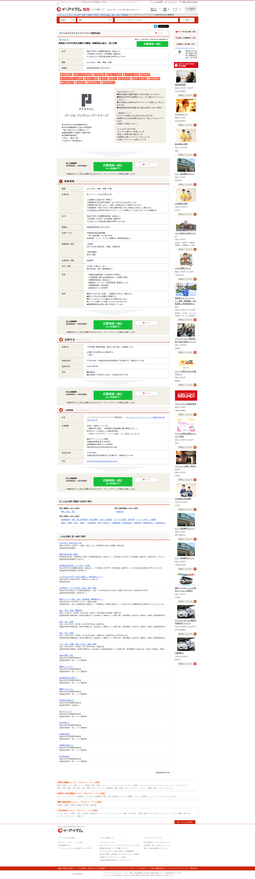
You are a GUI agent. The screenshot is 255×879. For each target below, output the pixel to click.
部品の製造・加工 (66, 655)
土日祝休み (91, 523)
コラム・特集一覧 (77, 816)
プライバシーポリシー (128, 868)
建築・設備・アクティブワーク (125, 788)
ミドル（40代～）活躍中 (146, 520)
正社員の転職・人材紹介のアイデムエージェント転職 (118, 854)
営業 (155, 788)
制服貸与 (138, 523)
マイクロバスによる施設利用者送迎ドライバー (185, 621)
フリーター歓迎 (120, 520)
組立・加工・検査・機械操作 (70, 610)
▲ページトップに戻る (184, 822)
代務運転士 (179, 653)
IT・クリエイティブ (180, 785)
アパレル (122, 796)
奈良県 (86, 805)
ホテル (173, 796)
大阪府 (60, 805)
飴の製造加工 (64, 756)
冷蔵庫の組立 (64, 734)
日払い (76, 523)
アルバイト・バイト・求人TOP (69, 15)
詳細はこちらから (185, 95)
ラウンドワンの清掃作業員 (185, 404)
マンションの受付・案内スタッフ (185, 467)
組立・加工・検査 (66, 622)
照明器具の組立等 (66, 700)
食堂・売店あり (104, 523)
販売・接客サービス (65, 785)
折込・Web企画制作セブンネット (156, 848)
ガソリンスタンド (163, 796)
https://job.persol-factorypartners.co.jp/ (102, 461)
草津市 (96, 15)
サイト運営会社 (191, 868)
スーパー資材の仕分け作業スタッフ (185, 372)
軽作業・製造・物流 (92, 785)
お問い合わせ (92, 868)
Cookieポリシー (144, 868)
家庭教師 (98, 796)
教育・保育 (62, 788)
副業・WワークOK (150, 813)
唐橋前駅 (125, 15)
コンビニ (151, 796)
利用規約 (102, 868)
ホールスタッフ (181, 114)
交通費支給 (116, 523)
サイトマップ (172, 2)
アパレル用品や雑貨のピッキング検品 (185, 435)
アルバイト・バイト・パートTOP (70, 842)
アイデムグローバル (106, 842)
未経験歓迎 (65, 520)
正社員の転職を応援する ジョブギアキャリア (115, 860)
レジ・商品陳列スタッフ (184, 174)
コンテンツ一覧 (63, 816)
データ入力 (89, 796)
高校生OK (93, 813)
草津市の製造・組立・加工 (110, 15)
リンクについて (112, 868)
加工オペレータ (65, 711)
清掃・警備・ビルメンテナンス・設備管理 (97, 788)
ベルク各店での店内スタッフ (185, 234)
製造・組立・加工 (68, 512)
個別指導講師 (180, 85)
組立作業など (64, 723)
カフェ (60, 796)
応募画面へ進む (152, 44)
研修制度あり (148, 523)
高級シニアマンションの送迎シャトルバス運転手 (185, 589)
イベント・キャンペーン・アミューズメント (155, 785)
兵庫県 (66, 805)
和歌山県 (93, 805)
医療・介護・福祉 (73, 788)
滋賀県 (89, 15)
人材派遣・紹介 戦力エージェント (157, 845)
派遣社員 (119, 512)
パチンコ (137, 796)
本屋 (109, 796)
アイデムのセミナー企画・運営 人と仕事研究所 (116, 851)
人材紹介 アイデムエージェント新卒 (112, 857)
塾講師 (144, 796)
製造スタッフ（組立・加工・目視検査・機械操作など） (81, 599)
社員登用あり (160, 523)
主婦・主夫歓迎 (106, 520)
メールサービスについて (175, 868)
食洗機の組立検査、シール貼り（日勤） (75, 565)
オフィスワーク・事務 (129, 785)
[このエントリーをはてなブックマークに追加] (155, 27)
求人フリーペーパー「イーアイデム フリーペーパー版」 (119, 845)
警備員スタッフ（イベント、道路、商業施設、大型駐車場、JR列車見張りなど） (185, 302)
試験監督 (80, 796)
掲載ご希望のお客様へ (190, 2)
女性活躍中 (93, 520)
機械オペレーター (66, 667)
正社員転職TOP (64, 845)
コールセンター (69, 796)
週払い (83, 523)
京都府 (73, 805)
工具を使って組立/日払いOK (70, 543)
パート (101, 813)
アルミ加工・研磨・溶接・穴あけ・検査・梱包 (78, 644)
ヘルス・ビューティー (166, 788)
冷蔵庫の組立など (66, 745)
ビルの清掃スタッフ (183, 268)
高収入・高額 (66, 523)
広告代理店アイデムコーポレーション (157, 842)
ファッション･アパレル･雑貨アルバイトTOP (74, 848)
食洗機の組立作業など (68, 678)
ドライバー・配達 (145, 788)
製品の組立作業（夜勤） (69, 554)
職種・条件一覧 (184, 813)
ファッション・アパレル (110, 785)
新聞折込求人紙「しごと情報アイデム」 (114, 848)
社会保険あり (127, 523)
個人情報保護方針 (158, 868)
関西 (83, 15)
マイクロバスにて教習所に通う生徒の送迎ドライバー (185, 340)
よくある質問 (158, 2)
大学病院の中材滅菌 (183, 499)
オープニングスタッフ (114, 813)
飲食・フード (79, 785)
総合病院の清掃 (181, 144)
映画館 (115, 796)
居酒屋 (129, 796)
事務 (104, 796)
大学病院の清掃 (181, 204)
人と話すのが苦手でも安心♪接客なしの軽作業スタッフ (81, 577)
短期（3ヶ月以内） (130, 813)
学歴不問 (131, 520)
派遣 (140, 813)
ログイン (191, 9)
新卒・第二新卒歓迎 (80, 520)
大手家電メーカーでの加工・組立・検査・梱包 (78, 588)
